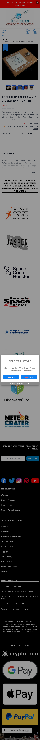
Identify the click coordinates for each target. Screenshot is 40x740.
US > (13, 377)
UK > (31, 377)
